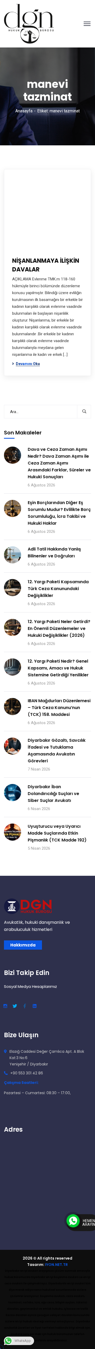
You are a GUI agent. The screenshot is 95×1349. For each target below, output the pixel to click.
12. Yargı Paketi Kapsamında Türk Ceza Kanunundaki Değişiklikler (58, 589)
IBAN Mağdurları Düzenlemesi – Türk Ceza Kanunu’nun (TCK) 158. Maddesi (59, 707)
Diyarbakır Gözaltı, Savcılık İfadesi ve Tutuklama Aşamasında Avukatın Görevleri (57, 750)
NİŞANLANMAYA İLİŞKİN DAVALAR (45, 265)
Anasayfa (23, 110)
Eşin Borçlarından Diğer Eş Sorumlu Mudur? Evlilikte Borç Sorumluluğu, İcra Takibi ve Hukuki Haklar (59, 513)
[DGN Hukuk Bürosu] (29, 23)
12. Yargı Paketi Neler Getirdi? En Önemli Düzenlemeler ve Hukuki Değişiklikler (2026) (59, 628)
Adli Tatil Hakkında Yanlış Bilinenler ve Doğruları (54, 552)
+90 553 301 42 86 (26, 1073)
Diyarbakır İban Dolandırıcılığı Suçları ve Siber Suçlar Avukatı (53, 793)
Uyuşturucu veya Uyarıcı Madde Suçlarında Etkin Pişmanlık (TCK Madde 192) (57, 833)
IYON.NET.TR (56, 1264)
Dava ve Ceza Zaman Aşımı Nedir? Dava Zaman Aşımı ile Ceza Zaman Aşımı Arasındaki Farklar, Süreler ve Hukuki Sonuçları (59, 463)
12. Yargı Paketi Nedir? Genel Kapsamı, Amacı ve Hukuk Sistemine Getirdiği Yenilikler (58, 668)
